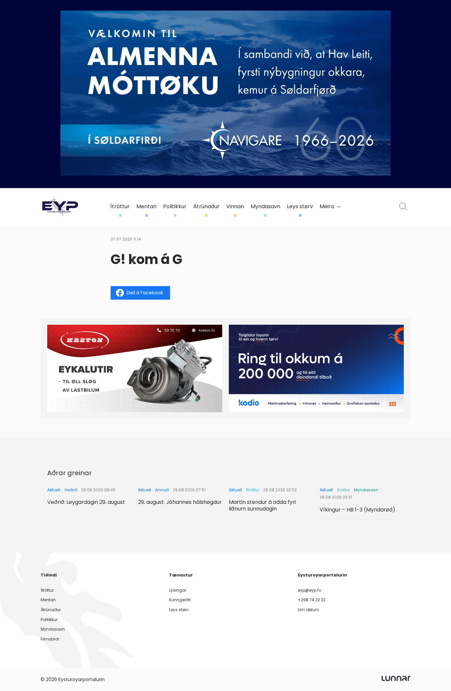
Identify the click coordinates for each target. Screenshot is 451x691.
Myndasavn (265, 206)
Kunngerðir (180, 600)
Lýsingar (177, 590)
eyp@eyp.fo (309, 590)
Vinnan (235, 206)
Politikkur (175, 206)
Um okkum (308, 609)
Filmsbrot (50, 639)
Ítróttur (120, 206)
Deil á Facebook (145, 292)
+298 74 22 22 (312, 600)
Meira (327, 206)
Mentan (146, 206)
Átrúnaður (206, 206)
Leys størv (300, 206)
